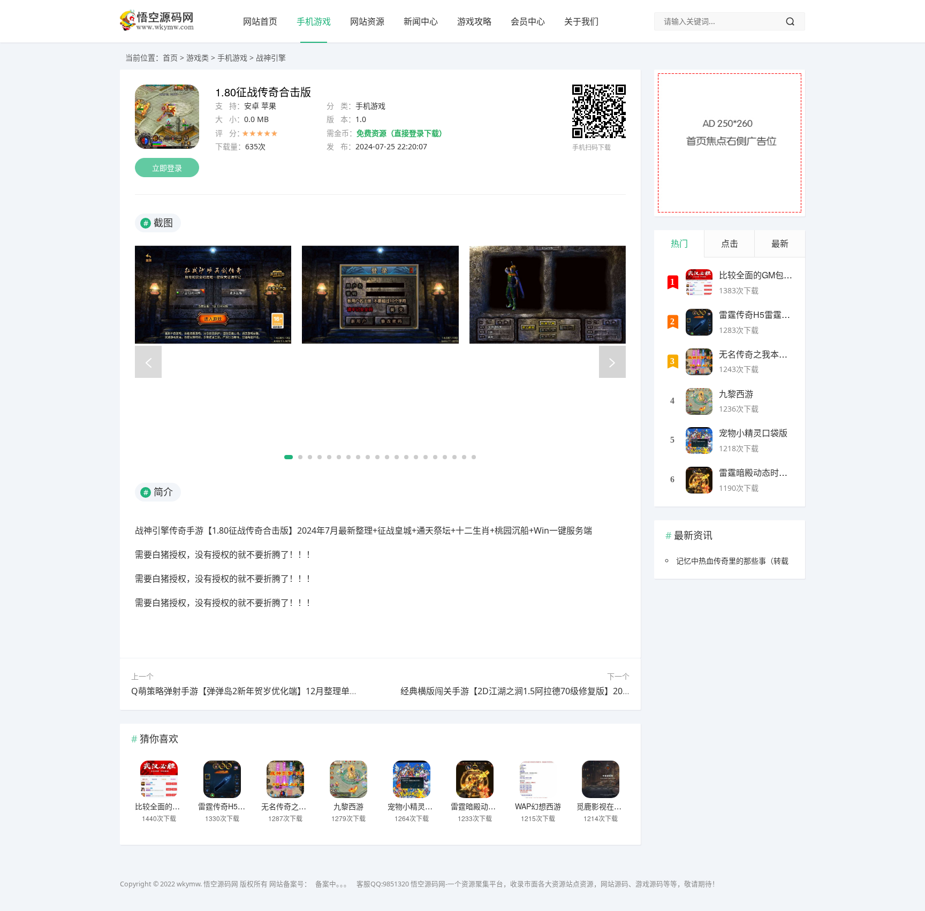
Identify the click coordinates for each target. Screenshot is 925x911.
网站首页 (260, 21)
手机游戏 (314, 21)
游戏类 (197, 57)
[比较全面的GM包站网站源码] (159, 779)
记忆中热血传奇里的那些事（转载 (732, 561)
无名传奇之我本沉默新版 (302, 806)
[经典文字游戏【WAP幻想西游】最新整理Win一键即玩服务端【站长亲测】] (538, 779)
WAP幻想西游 (538, 806)
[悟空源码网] (157, 29)
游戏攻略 (474, 21)
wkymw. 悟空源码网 (207, 884)
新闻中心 (421, 21)
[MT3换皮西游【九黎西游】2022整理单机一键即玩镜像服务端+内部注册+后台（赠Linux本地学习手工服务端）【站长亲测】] (348, 779)
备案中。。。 (333, 884)
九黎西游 (348, 806)
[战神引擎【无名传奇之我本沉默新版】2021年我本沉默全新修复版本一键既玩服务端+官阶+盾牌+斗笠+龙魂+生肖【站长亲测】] (285, 779)
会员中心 (528, 21)
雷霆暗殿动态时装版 (484, 806)
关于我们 (581, 21)
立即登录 (167, 168)
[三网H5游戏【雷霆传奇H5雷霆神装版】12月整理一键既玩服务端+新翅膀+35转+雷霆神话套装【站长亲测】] (222, 779)
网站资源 (367, 21)
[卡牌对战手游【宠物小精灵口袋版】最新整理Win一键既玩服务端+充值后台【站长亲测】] (411, 779)
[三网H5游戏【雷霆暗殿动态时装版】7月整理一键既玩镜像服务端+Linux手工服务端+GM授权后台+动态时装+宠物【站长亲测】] (475, 779)
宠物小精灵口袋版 (418, 806)
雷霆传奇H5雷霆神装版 (236, 806)
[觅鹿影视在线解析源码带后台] (600, 779)
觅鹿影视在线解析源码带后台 (625, 806)
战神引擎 (271, 57)
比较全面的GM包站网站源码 (182, 806)
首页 (170, 57)
